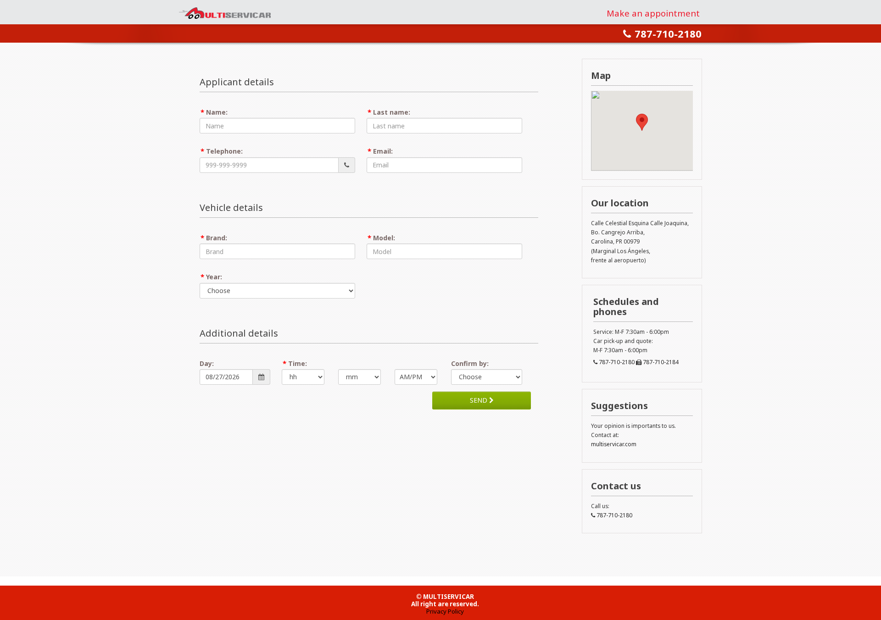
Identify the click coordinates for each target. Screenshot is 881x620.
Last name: (391, 112)
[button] (642, 122)
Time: (297, 363)
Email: (383, 151)
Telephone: (224, 151)
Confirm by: (470, 363)
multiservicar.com (613, 444)
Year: (214, 276)
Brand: (216, 237)
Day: (207, 363)
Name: (217, 112)
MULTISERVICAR (224, 12)
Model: (384, 237)
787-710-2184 (661, 361)
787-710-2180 (668, 33)
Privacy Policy (445, 611)
